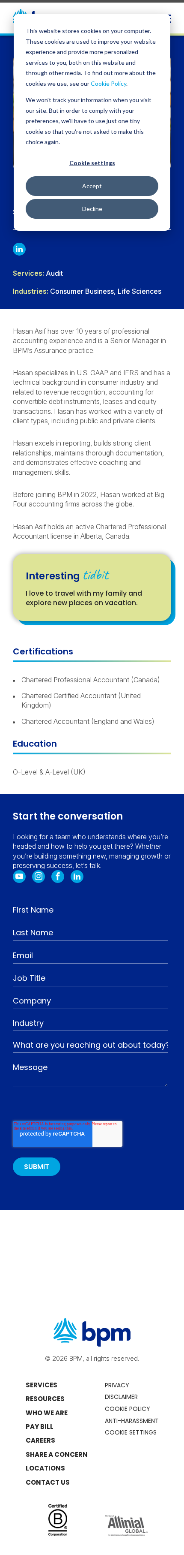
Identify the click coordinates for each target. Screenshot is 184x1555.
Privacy (117, 1385)
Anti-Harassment (132, 1420)
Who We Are (47, 1412)
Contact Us (48, 1482)
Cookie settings (92, 162)
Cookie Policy (108, 83)
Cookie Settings (131, 1432)
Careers (40, 1440)
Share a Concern (57, 1454)
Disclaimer (121, 1396)
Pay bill (39, 1426)
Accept (92, 186)
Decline (92, 208)
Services (41, 1384)
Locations (45, 1468)
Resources (45, 1398)
